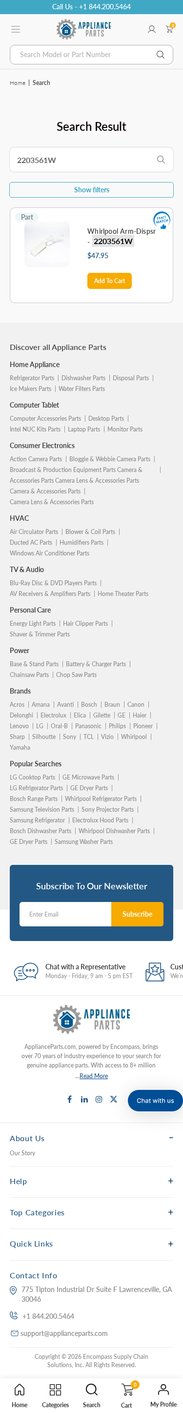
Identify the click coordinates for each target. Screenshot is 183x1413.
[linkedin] (84, 1099)
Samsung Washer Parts (84, 841)
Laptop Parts (84, 429)
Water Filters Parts (82, 388)
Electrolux (53, 715)
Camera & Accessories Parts (45, 491)
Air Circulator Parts (34, 531)
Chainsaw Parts (29, 674)
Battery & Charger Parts (96, 664)
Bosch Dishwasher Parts (40, 831)
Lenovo (19, 726)
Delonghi (21, 715)
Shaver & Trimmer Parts (40, 634)
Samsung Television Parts (42, 809)
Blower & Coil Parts (90, 531)
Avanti (65, 704)
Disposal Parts (131, 378)
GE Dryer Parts (89, 788)
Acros (17, 704)
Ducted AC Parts (31, 542)
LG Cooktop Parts (32, 777)
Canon (135, 704)
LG (39, 726)
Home (17, 82)
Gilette (101, 715)
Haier (139, 715)
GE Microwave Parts (88, 777)
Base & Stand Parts (34, 664)
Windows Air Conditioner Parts (49, 553)
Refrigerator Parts (32, 378)
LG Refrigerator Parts (36, 788)
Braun (112, 704)
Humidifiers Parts (81, 542)
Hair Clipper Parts (85, 623)
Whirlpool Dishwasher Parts (114, 831)
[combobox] (91, 54)
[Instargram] (99, 1099)
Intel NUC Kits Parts (35, 429)
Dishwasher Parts (83, 378)
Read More (94, 1076)
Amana (41, 704)
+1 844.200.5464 (48, 1316)
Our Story (22, 1153)
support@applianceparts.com (64, 1333)
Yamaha (20, 747)
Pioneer (143, 726)
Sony (69, 736)
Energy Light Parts (33, 623)
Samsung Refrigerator (37, 820)
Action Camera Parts (36, 459)
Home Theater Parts (123, 593)
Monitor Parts (124, 429)
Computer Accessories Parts (45, 418)
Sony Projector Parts (107, 809)
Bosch (89, 704)
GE (121, 715)
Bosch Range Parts (34, 798)
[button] (155, 1100)
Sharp (17, 736)
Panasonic (88, 726)
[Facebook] (70, 1099)
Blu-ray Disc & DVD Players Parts (53, 583)
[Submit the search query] (161, 160)
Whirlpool (134, 736)
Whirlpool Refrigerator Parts (101, 798)
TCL (88, 736)
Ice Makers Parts (30, 388)
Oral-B (59, 726)
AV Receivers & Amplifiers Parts (50, 593)
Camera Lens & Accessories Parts (52, 502)
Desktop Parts (106, 418)
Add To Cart (109, 281)
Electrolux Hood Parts (100, 820)
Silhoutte (44, 736)
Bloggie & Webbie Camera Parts (109, 459)
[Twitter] (114, 1099)
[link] (168, 1308)
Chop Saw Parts (76, 674)
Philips (117, 726)
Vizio (107, 736)
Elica (80, 715)
